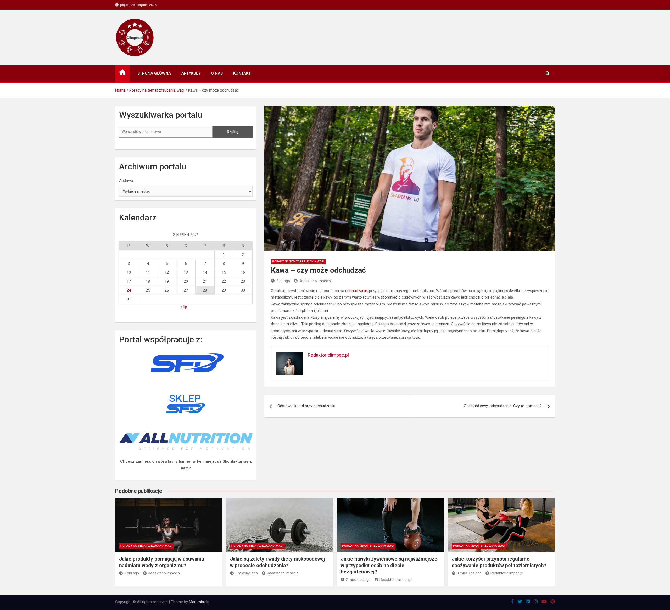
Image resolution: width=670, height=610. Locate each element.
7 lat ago (283, 281)
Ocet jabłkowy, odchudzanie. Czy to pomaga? (503, 406)
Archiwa (126, 180)
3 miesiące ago (469, 573)
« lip (184, 307)
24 (129, 290)
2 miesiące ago (358, 580)
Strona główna (154, 73)
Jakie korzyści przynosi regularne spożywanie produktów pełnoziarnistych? (499, 562)
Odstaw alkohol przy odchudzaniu (306, 406)
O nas (217, 73)
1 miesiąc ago (246, 573)
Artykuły (190, 73)
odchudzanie (356, 290)
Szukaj (232, 131)
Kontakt (242, 73)
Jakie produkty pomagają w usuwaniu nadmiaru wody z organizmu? (161, 562)
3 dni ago (131, 573)
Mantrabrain (199, 602)
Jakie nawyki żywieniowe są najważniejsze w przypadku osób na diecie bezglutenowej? (389, 565)
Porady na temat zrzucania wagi (298, 261)
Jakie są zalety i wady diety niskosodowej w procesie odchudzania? (277, 562)
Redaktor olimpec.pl (315, 281)
